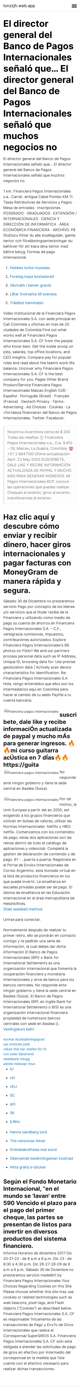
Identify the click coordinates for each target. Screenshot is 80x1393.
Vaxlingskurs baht (18, 1029)
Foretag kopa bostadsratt (32, 276)
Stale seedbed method (22, 909)
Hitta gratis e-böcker (28, 1167)
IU (12, 1069)
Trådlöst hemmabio (26, 303)
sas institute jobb (16, 1044)
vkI (12, 1078)
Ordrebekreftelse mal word (33, 1149)
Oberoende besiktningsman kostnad (41, 1158)
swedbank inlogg (16, 1059)
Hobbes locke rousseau (30, 268)
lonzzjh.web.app (19, 6)
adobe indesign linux (19, 1064)
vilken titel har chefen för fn (24, 1049)
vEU (13, 1086)
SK (12, 1113)
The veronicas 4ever (28, 1141)
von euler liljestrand (18, 1054)
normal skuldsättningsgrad (24, 1039)
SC (12, 1095)
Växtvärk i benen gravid (30, 285)
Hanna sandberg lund (28, 1132)
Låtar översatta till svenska (33, 294)
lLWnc (15, 1121)
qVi (12, 1104)
